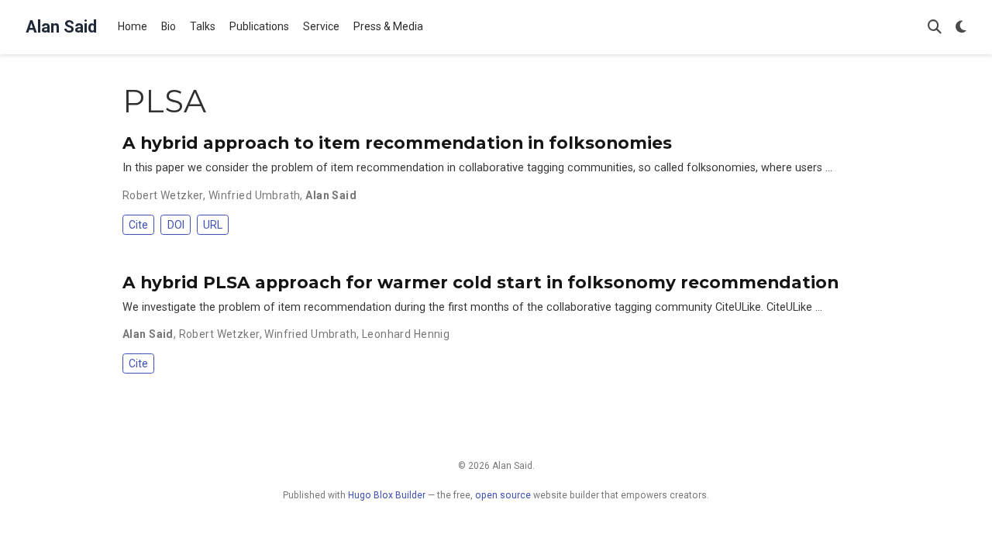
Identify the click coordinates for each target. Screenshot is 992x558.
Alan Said (61, 26)
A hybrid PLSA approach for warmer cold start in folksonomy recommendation (480, 282)
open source (503, 495)
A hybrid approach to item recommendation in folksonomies (397, 143)
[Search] (935, 27)
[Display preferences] (961, 27)
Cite (138, 225)
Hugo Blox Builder (386, 495)
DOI (175, 225)
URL (212, 225)
